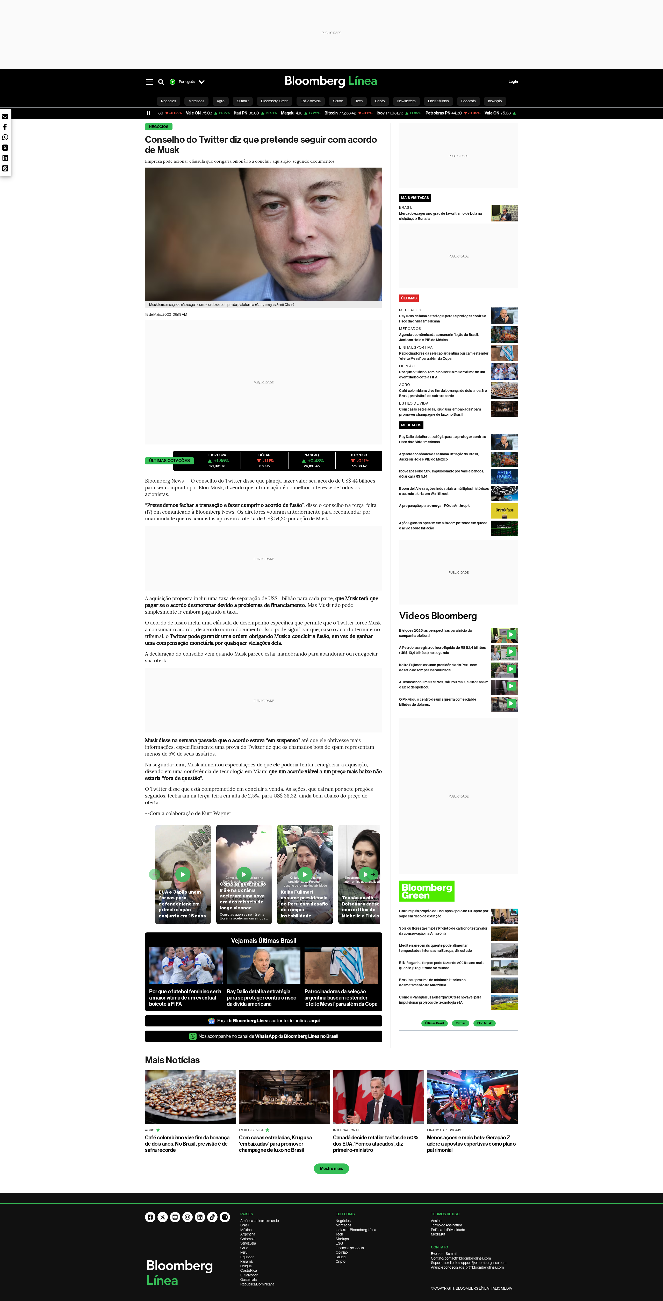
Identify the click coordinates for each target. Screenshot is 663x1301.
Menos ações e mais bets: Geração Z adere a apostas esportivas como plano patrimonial (471, 1143)
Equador (247, 1257)
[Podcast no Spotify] (225, 1217)
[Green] (458, 891)
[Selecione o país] (201, 81)
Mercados (343, 1225)
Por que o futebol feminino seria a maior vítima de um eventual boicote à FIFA (185, 997)
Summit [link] (243, 101)
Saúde (340, 1257)
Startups (342, 1239)
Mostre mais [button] (331, 1168)
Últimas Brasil (434, 1023)
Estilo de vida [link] (311, 101)
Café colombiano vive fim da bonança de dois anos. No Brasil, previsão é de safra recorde (187, 1143)
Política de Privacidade (448, 1230)
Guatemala (248, 1279)
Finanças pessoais (350, 1248)
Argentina (247, 1234)
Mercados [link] (196, 101)
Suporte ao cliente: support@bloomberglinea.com (468, 1263)
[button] (5, 116)
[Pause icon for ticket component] (149, 113)
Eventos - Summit (444, 1254)
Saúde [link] (338, 101)
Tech (339, 1234)
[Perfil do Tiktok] (212, 1217)
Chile (244, 1248)
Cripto (340, 1261)
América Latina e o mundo (259, 1221)
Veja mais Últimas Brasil (263, 940)
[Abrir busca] (161, 81)
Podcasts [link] (468, 101)
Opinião (342, 1252)
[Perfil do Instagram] (187, 1217)
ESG (339, 1243)
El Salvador (249, 1275)
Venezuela (248, 1243)
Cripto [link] (380, 101)
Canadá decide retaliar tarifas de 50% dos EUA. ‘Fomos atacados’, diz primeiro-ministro (375, 1143)
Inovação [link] (495, 101)
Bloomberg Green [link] (274, 101)
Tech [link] (359, 101)
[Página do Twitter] (162, 1217)
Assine (436, 1221)
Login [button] (513, 82)
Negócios (158, 127)
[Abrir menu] (149, 81)
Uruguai (246, 1266)
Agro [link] (221, 101)
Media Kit (438, 1234)
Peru (243, 1252)
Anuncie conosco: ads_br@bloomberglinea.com (467, 1267)
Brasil (244, 1225)
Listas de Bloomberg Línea (356, 1230)
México (246, 1230)
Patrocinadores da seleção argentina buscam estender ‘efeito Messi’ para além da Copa (341, 997)
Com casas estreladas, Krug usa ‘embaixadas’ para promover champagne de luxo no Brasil (275, 1143)
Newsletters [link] (406, 101)
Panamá (246, 1261)
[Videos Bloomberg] (458, 616)
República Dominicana (257, 1284)
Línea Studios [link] (438, 101)
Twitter (460, 1023)
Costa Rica (248, 1270)
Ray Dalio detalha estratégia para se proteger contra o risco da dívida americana (261, 997)
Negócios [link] (168, 101)
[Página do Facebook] (150, 1217)
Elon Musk (484, 1023)
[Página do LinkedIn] (200, 1217)
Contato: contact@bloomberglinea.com (461, 1258)
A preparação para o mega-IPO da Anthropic (434, 506)
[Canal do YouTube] (175, 1217)
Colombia (247, 1239)
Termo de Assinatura (446, 1225)
